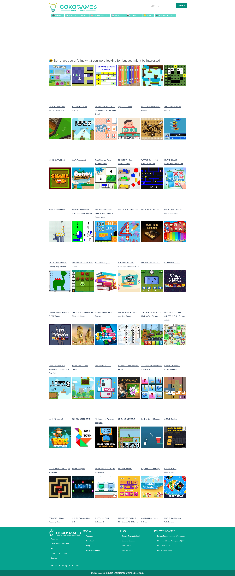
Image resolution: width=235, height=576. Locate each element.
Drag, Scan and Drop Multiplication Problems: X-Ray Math (59, 369)
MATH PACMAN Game (150, 210)
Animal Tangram (78, 469)
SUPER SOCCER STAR (81, 419)
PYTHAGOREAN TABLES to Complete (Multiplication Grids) (105, 110)
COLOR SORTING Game (128, 210)
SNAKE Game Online (57, 210)
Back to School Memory (150, 419)
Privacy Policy (56, 553)
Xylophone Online (125, 107)
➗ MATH (56, 15)
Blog (88, 546)
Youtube (89, 536)
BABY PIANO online (172, 263)
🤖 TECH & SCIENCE (76, 15)
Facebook (90, 541)
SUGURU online (170, 419)
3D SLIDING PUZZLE (126, 419)
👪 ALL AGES (132, 15)
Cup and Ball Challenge (150, 469)
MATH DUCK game (102, 263)
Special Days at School (131, 536)
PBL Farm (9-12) (163, 546)
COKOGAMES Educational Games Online (111, 573)
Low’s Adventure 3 (79, 160)
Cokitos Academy (93, 550)
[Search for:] (162, 5)
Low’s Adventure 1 (125, 469)
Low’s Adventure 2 (56, 419)
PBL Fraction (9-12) (164, 550)
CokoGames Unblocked (60, 544)
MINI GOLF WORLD (57, 160)
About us (54, 539)
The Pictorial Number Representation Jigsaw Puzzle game (104, 213)
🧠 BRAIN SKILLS (99, 15)
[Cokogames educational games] (72, 7)
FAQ (52, 548)
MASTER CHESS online (150, 263)
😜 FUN (147, 15)
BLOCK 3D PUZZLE (103, 366)
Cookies (54, 558)
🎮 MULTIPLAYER (164, 15)
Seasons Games (128, 541)
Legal (65, 553)
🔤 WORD (116, 15)
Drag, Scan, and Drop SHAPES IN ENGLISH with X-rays (174, 316)
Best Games (126, 550)
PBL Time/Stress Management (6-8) (171, 541)
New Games (126, 546)
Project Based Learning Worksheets (171, 536)
